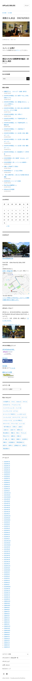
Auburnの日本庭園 (9, 189)
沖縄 (5, 442)
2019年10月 (7, 605)
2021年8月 (7, 574)
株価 (18, 439)
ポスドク (6, 423)
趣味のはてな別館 (7, 372)
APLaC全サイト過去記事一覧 (10, 657)
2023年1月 (7, 538)
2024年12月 (7, 493)
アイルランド (16, 405)
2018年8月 (7, 634)
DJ (13, 401)
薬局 (11, 445)
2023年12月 (7, 516)
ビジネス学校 (17, 420)
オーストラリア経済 (9, 414)
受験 (13, 433)
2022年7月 (7, 551)
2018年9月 (7, 632)
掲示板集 (4, 366)
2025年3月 (7, 486)
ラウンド (14, 423)
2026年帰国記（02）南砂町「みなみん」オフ (16, 158)
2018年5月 (7, 641)
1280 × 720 (13, 39)
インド (18, 408)
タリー (24, 417)
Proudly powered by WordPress (17, 678)
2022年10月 (7, 545)
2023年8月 (7, 524)
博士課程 (6, 433)
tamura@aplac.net (7, 258)
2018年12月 (7, 626)
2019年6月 (7, 613)
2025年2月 (7, 488)
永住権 (24, 439)
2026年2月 (7, 470)
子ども (23, 433)
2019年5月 (7, 616)
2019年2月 (7, 622)
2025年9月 (7, 474)
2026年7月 (7, 461)
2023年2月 (7, 536)
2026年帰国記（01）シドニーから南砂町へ (15, 162)
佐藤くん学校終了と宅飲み (11, 166)
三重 (14, 426)
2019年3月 (7, 620)
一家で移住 (7, 426)
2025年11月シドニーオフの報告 (12, 181)
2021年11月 (7, 568)
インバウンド (7, 411)
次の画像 (10, 12)
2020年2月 (7, 597)
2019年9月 (7, 607)
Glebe (18, 401)
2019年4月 (7, 618)
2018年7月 (7, 636)
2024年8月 (7, 501)
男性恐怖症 (20, 442)
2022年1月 (7, 563)
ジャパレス (7, 417)
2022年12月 (7, 541)
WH (25, 401)
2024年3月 (7, 509)
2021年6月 (7, 576)
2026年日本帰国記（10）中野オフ (13, 114)
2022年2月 (7, 561)
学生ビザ (6, 436)
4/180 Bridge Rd (7, 271)
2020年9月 (7, 588)
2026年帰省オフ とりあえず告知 (14, 170)
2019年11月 (7, 603)
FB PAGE (4, 358)
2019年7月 (7, 611)
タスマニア (16, 417)
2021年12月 (7, 566)
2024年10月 (7, 497)
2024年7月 (7, 503)
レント (21, 423)
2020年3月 (7, 595)
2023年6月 (7, 528)
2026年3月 (7, 468)
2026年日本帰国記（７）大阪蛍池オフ (14, 129)
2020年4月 (7, 593)
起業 (24, 445)
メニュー (27, 5)
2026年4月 (7, 466)
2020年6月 (7, 591)
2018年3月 (7, 645)
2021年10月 (7, 570)
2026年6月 (7, 463)
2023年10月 (7, 520)
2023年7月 (7, 526)
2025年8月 (7, 476)
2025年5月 (7, 482)
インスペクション (8, 408)
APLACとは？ (6, 661)
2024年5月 (7, 507)
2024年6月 (7, 505)
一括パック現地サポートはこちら (11, 324)
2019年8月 (7, 609)
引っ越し (6, 439)
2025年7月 (7, 478)
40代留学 (6, 401)
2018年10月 (7, 630)
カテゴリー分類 (6, 654)
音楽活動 (6, 448)
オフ (15, 411)
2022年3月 (7, 559)
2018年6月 (7, 638)
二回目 (5, 430)
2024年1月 (7, 513)
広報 (19, 436)
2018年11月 (7, 628)
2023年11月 (7, 518)
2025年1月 (7, 491)
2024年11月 (7, 495)
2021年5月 (7, 578)
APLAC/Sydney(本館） (8, 349)
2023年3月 (7, 534)
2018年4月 (7, 643)
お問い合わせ (6, 665)
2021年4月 (7, 580)
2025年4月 (7, 484)
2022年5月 (7, 555)
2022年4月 (7, 557)
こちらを (12, 368)
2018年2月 (7, 647)
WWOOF (6, 405)
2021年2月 (7, 582)
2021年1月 (7, 584)
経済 (5, 445)
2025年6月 (7, 480)
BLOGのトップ (6, 668)
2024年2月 (7, 511)
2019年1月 (6, 624)
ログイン (18, 50)
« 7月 (7, 226)
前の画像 (4, 12)
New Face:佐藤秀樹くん (10, 185)
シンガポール (21, 414)
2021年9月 (7, 572)
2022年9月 (7, 547)
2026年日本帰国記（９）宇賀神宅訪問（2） (16, 118)
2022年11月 (7, 543)
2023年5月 (7, 530)
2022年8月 (7, 549)
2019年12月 (7, 601)
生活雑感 (12, 442)
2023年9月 (7, 522)
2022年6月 (7, 553)
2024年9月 (7, 499)
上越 (20, 426)
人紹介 (12, 430)
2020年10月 (7, 586)
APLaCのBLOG (8, 5)
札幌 (13, 439)
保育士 (19, 430)
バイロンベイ (7, 420)
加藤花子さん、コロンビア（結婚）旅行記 (15, 91)
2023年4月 (7, 532)
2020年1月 (7, 599)
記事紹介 (17, 445)
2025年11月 (7, 472)
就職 (13, 436)
